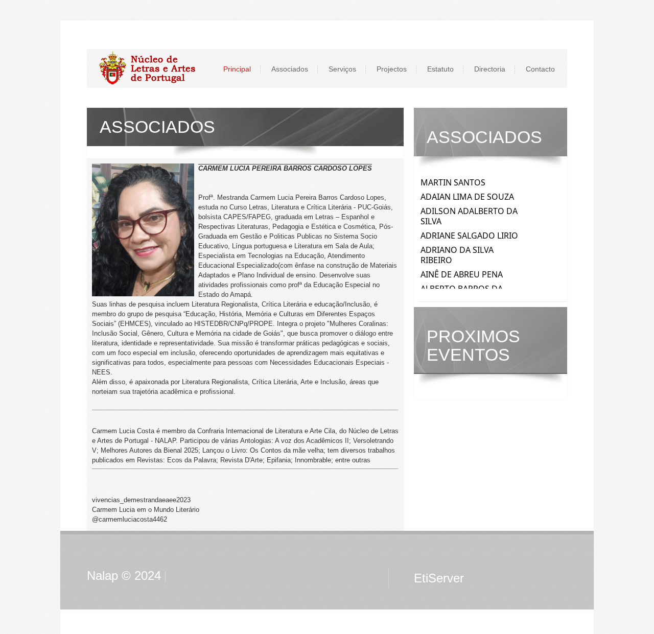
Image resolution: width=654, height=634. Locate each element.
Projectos (392, 69)
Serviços (342, 69)
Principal (237, 69)
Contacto (540, 69)
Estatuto (440, 69)
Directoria (489, 69)
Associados (289, 69)
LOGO (152, 68)
